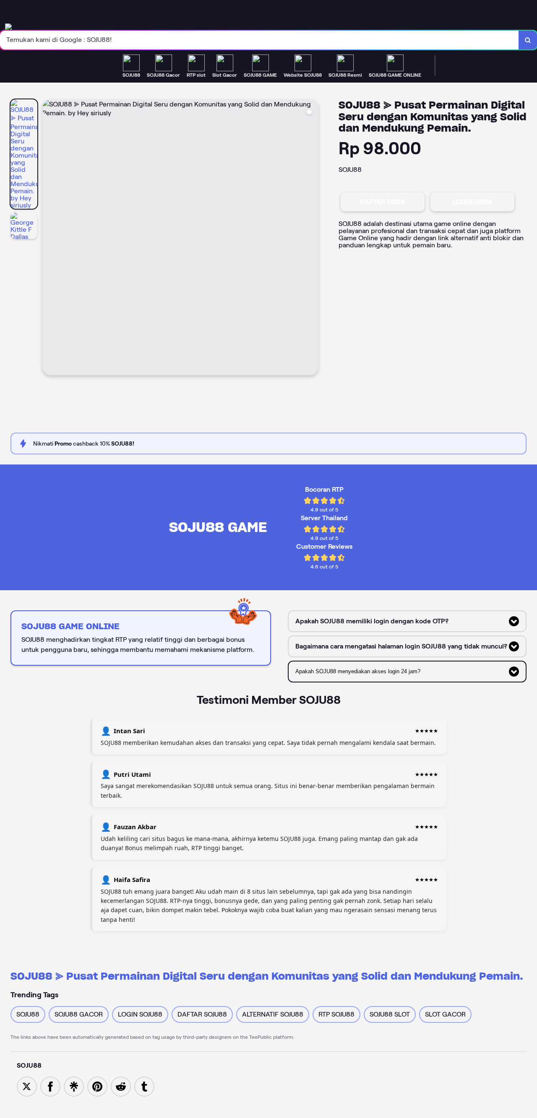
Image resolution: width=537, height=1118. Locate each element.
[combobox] (259, 40)
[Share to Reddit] (121, 1085)
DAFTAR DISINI (382, 201)
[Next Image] (311, 238)
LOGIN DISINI (472, 201)
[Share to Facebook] (50, 1085)
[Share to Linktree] (74, 1085)
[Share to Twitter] (27, 1085)
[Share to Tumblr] (144, 1085)
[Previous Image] (49, 238)
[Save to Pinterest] (97, 1085)
